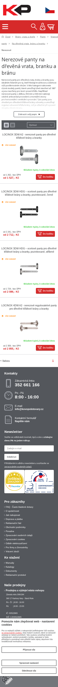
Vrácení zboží (12, 551)
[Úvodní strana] (16, 10)
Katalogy (10, 567)
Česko (48, 10)
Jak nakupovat (13, 515)
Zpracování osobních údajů (19, 535)
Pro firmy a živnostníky (17, 547)
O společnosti (12, 511)
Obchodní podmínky (16, 527)
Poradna (10, 531)
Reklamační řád (13, 523)
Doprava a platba (14, 519)
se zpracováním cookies (12, 633)
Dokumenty (11, 571)
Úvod (7, 36)
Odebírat (11, 456)
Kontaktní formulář (25, 420)
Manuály (10, 563)
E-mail (29, 407)
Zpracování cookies (15, 539)
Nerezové (6, 50)
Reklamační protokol (16, 575)
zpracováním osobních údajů (18, 466)
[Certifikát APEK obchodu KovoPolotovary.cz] (39, 493)
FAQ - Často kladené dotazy (19, 507)
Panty (43, 36)
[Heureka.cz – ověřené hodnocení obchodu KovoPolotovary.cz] (14, 481)
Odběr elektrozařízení (16, 543)
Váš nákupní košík (51, 27)
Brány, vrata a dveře (25, 36)
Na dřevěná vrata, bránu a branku (28, 43)
